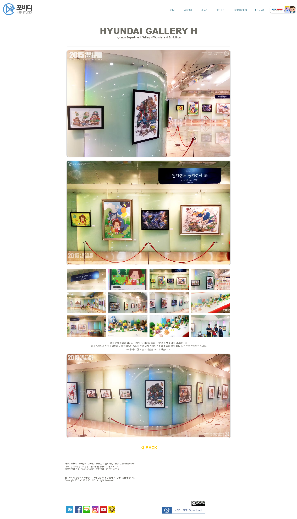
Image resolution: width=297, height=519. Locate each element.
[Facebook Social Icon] (78, 509)
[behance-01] (69, 509)
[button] (86, 279)
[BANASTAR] (111, 509)
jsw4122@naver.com (125, 463)
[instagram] (95, 509)
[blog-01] (86, 509)
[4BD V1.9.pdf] (184, 510)
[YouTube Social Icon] (103, 509)
